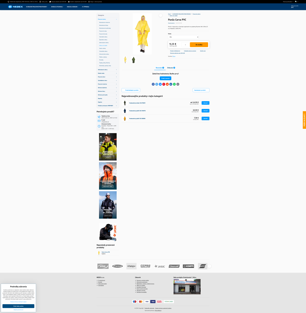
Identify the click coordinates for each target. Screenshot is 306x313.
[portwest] (108, 218)
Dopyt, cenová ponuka (142, 288)
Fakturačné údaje (102, 283)
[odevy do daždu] (108, 189)
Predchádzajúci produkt (131, 90)
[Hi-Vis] (108, 160)
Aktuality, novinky (141, 290)
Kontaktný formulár (141, 287)
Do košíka (199, 45)
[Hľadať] (284, 6)
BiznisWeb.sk (158, 310)
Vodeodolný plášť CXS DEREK (137, 118)
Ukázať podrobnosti (18, 309)
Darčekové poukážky (142, 292)
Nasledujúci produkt (200, 90)
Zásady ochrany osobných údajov (163, 308)
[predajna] (187, 294)
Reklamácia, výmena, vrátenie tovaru (145, 283)
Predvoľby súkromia (149, 308)
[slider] (179, 23)
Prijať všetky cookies (18, 306)
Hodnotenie (171, 23)
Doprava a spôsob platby (143, 280)
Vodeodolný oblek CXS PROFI (137, 103)
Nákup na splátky (141, 285)
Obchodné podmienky (142, 282)
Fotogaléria (101, 285)
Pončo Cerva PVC (106, 252)
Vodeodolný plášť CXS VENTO (137, 111)
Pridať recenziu (165, 78)
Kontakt (100, 282)
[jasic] (107, 241)
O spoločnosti (101, 280)
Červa (174, 56)
